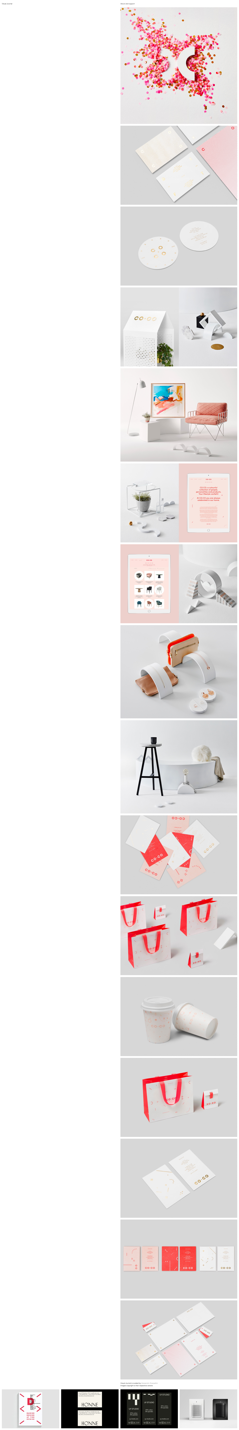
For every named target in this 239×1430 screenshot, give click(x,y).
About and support (127, 4)
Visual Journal (7, 4)
